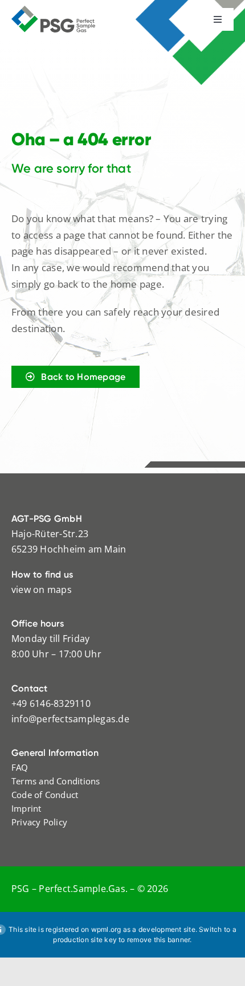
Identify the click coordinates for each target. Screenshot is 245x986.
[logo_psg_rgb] (53, 10)
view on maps (41, 589)
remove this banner (158, 939)
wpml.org (106, 929)
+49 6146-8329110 (51, 703)
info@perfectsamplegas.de (70, 719)
